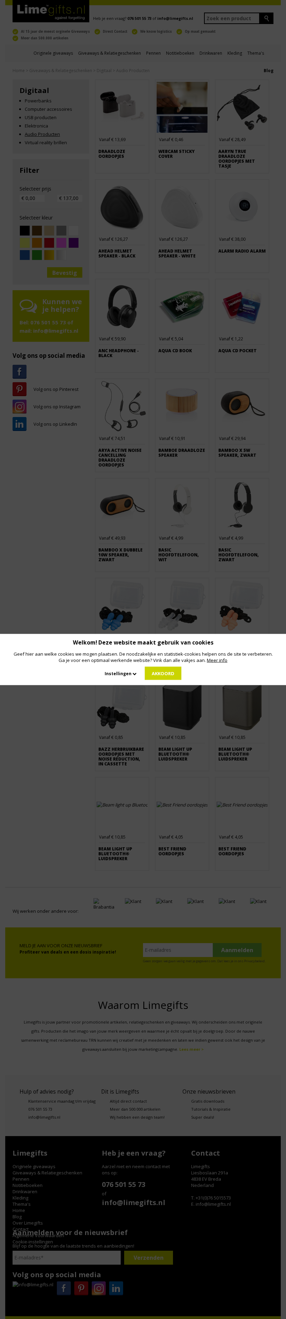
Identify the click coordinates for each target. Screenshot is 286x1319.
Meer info (217, 660)
